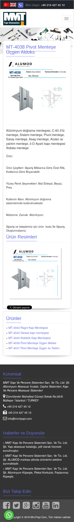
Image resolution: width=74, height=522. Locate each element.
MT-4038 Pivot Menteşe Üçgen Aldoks (32, 343)
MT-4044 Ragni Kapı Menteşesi (28, 328)
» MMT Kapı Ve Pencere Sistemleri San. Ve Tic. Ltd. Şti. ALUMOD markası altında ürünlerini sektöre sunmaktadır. (35, 459)
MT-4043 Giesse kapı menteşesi (28, 333)
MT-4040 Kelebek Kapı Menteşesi (29, 338)
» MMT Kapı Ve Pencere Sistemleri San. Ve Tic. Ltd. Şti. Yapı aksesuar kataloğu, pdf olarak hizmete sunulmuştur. (35, 446)
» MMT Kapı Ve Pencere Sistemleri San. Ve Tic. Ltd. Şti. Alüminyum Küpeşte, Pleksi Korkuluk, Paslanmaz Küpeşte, (35, 472)
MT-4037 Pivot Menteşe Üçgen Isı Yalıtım (34, 348)
